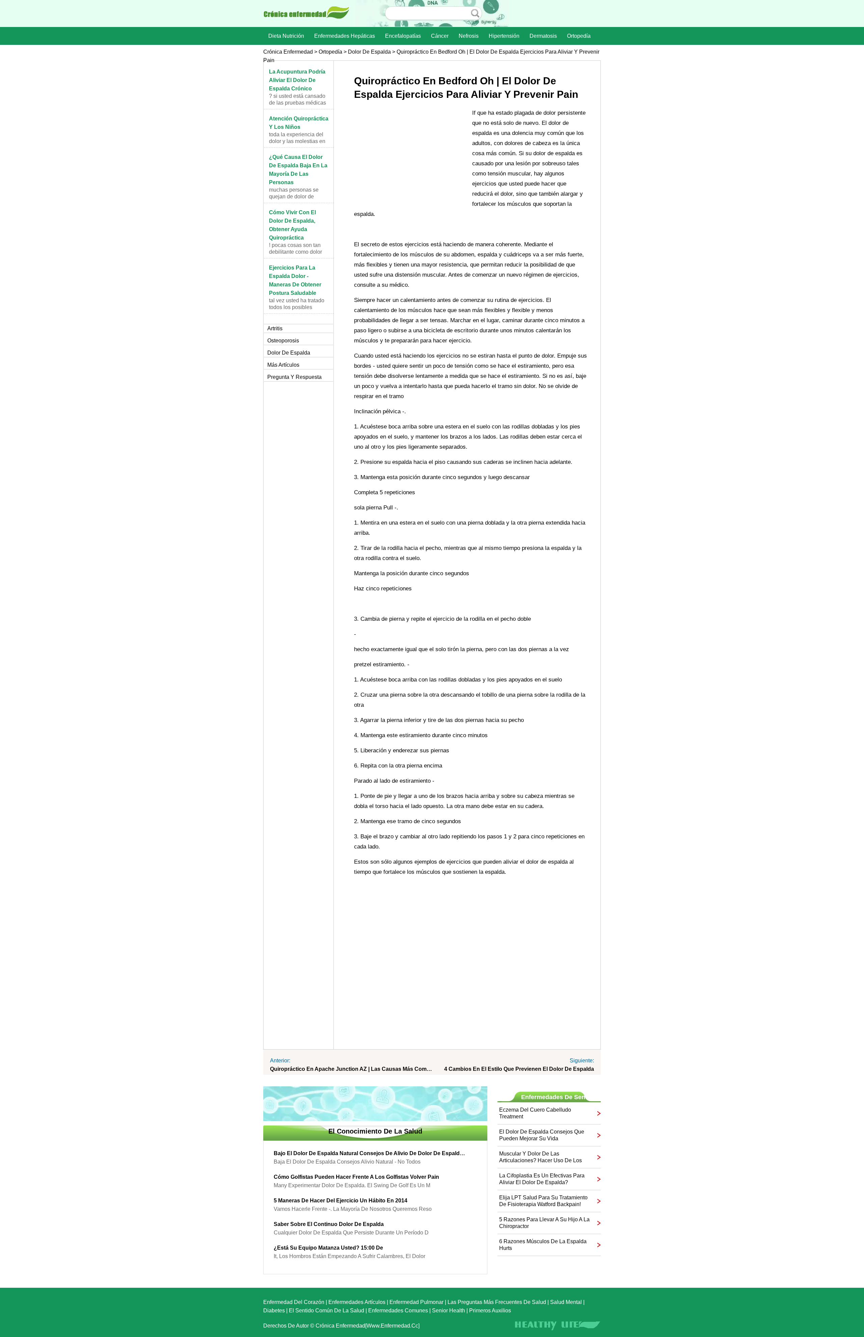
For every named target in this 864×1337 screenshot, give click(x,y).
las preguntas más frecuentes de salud (497, 1302)
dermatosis (543, 36)
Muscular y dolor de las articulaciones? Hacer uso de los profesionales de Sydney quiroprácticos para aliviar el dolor (541, 1157)
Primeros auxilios (490, 1310)
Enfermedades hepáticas (344, 36)
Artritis (274, 328)
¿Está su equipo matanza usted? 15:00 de (328, 1248)
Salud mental (566, 1302)
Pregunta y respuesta (294, 377)
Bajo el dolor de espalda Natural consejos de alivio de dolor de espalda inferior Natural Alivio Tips (370, 1153)
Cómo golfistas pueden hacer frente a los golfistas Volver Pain (356, 1177)
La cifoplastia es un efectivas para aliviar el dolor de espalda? (542, 1179)
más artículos (283, 365)
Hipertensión (504, 36)
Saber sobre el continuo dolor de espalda (329, 1224)
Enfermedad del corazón (293, 1302)
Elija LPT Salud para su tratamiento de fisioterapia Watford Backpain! (543, 1201)
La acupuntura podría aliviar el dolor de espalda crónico (297, 80)
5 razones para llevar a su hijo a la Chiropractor (544, 1223)
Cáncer (440, 36)
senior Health (448, 1310)
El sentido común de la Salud (326, 1310)
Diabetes (274, 1310)
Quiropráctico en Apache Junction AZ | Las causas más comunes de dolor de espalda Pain (351, 1069)
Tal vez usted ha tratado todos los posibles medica (296, 307)
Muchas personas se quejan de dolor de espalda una (294, 196)
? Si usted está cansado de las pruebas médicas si (297, 102)
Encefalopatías (403, 36)
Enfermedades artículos (356, 1302)
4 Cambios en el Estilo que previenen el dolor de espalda (519, 1069)
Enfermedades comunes (398, 1310)
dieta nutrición (286, 36)
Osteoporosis (283, 340)
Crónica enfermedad (288, 52)
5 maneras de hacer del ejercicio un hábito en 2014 (340, 1200)
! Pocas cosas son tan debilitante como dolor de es (295, 251)
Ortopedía (579, 36)
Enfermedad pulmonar (416, 1302)
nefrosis (469, 36)
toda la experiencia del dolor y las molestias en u (297, 141)
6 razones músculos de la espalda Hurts (543, 1244)
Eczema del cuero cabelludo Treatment (535, 1113)
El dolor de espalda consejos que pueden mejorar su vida (541, 1135)
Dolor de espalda (369, 52)
